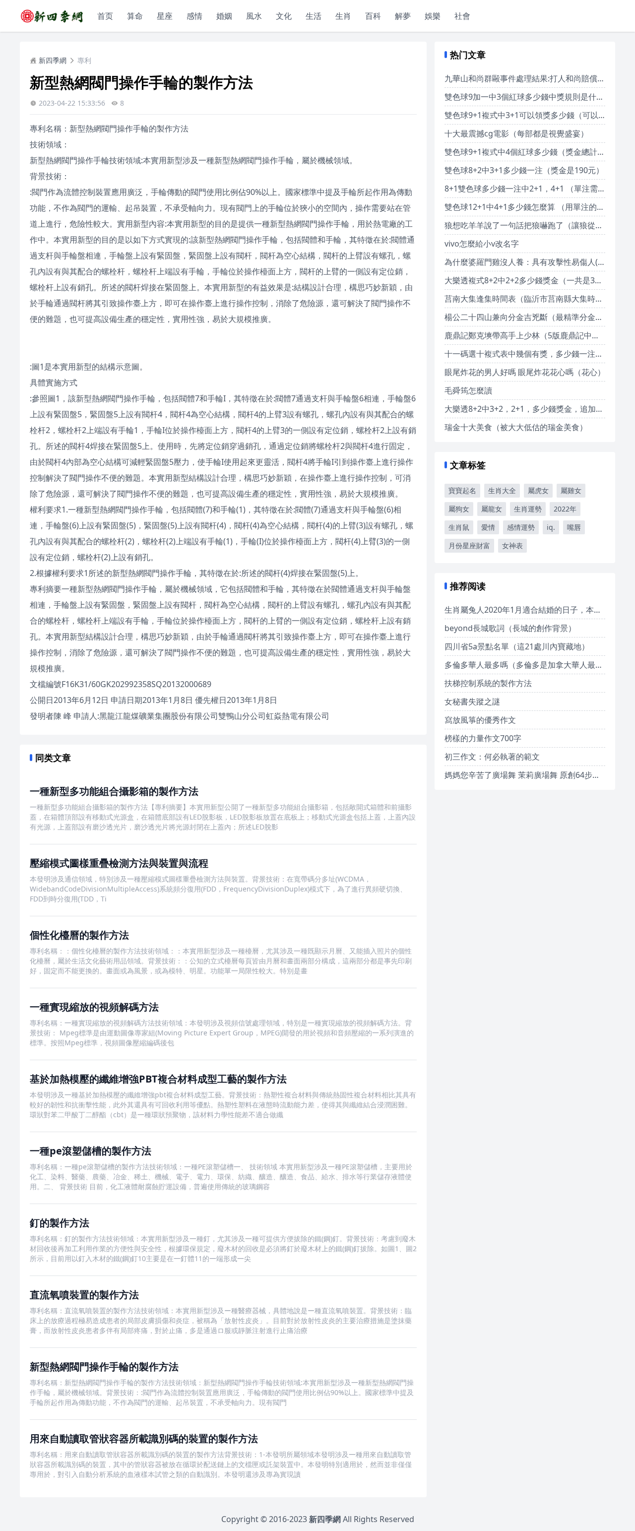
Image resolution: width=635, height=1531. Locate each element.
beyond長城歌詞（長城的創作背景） (510, 628)
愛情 (488, 527)
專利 (84, 60)
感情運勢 (521, 527)
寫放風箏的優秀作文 (480, 719)
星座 (165, 15)
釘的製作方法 (59, 1222)
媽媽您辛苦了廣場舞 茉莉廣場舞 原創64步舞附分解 (534, 774)
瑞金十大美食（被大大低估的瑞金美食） (515, 427)
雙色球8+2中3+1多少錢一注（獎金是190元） (524, 170)
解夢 (403, 15)
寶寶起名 (462, 490)
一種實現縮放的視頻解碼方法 (94, 1007)
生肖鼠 (458, 527)
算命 (135, 15)
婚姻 (224, 15)
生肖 (343, 15)
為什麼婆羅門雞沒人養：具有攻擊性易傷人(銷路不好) (538, 261)
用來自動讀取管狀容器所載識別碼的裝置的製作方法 (144, 1438)
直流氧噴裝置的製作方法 (84, 1294)
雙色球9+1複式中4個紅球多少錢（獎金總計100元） (535, 151)
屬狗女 (458, 508)
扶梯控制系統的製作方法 (488, 683)
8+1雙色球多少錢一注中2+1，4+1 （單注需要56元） (537, 188)
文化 (284, 15)
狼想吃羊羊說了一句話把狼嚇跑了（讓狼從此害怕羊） (539, 225)
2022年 (565, 508)
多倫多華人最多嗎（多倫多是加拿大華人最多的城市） (539, 664)
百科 (373, 15)
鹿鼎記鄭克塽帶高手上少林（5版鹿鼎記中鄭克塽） (534, 335)
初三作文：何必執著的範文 (492, 756)
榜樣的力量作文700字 (482, 738)
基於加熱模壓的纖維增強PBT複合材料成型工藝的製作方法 (158, 1078)
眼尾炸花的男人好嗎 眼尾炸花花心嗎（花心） (524, 372)
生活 (313, 15)
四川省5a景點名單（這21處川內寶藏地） (516, 646)
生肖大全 (502, 490)
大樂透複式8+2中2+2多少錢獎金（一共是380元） (532, 280)
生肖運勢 (528, 508)
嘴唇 (574, 527)
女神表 (512, 545)
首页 (105, 15)
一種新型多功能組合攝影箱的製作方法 (114, 791)
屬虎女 (538, 490)
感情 (194, 15)
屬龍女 (491, 508)
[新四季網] (51, 15)
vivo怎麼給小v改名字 (481, 243)
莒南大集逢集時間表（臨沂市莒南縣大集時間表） (531, 298)
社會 (462, 15)
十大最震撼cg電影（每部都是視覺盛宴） (516, 133)
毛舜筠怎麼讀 (468, 390)
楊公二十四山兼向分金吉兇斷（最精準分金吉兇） (531, 317)
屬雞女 (571, 490)
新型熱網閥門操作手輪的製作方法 (104, 1366)
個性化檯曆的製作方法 (79, 935)
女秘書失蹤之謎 (472, 701)
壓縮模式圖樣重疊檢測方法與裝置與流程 (119, 863)
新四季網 (52, 60)
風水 (254, 15)
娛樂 (433, 15)
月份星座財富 (469, 545)
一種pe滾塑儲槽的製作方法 (90, 1150)
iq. (551, 527)
